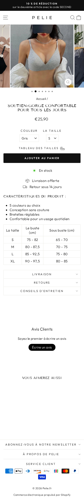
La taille (52, 131)
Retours (42, 282)
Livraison (42, 274)
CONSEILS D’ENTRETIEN (42, 291)
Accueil (41, 99)
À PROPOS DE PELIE (41, 454)
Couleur (29, 131)
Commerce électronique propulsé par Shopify (42, 494)
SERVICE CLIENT (41, 464)
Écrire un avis (42, 347)
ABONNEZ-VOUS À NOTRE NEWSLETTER (41, 444)
